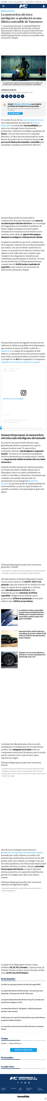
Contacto (13, 1088)
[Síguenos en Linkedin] (25, 1083)
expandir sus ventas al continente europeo (20, 362)
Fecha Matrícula (40, 1089)
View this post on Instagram (13, 399)
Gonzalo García (8, 90)
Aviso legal (20, 1089)
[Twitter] (7, 96)
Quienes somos (3, 1089)
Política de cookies (29, 1089)
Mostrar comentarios (23, 1050)
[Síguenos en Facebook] (18, 1083)
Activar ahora (14, 113)
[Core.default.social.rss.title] (29, 1083)
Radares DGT (30, 2)
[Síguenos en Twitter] (22, 1083)
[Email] (22, 96)
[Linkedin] (10, 96)
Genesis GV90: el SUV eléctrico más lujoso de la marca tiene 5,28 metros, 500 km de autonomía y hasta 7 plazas (32, 634)
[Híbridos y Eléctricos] (23, 1078)
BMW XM (38, 2)
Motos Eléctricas (8, 11)
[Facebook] (3, 96)
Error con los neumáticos (16, 2)
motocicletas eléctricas (33, 120)
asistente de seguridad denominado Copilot (23, 852)
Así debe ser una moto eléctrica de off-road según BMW (21, 984)
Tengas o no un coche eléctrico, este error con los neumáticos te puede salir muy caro (32, 655)
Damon (4, 1043)
